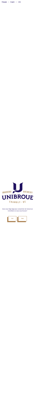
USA (19, 2)
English (12, 2)
